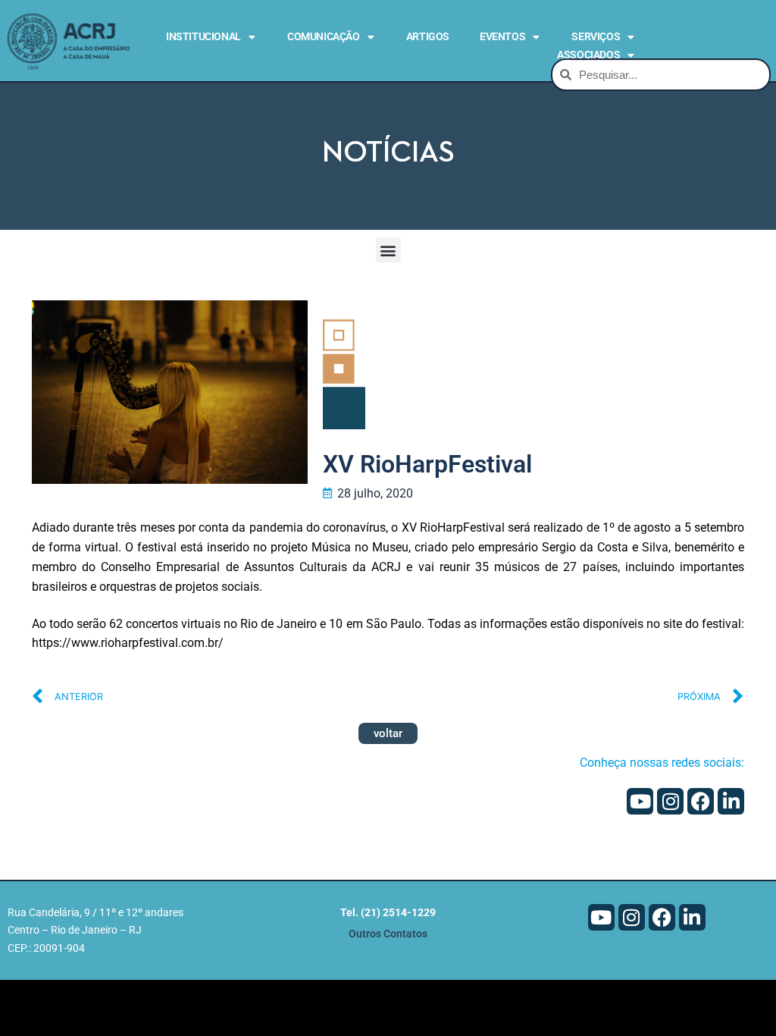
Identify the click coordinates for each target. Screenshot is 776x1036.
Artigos (427, 36)
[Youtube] (640, 801)
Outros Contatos (388, 934)
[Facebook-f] (700, 801)
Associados (588, 55)
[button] (388, 249)
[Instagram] (670, 801)
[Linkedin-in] (731, 801)
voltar (388, 733)
